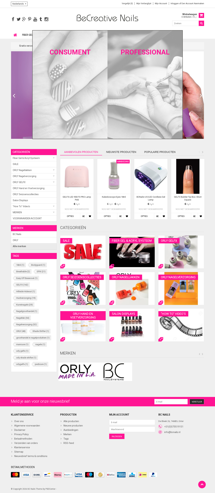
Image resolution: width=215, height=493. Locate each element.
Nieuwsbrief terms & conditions (30, 456)
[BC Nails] (113, 372)
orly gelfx (22, 351)
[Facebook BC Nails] (13, 19)
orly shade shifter (26, 357)
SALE (15, 164)
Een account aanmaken (193, 3)
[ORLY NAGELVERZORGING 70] (181, 273)
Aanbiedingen (70, 430)
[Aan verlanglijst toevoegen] (90, 216)
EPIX (41, 271)
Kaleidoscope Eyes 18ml (114, 197)
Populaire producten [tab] (160, 152)
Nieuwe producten (73, 425)
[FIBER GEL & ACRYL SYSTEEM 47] (132, 237)
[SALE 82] (83, 237)
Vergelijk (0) (127, 3)
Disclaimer (19, 430)
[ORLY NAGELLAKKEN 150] (132, 273)
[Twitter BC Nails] (18, 19)
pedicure (41, 364)
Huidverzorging (26, 298)
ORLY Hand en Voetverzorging (29, 188)
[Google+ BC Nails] (24, 19)
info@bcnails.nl (172, 432)
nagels (40, 344)
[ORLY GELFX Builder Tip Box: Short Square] (187, 176)
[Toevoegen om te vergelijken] (83, 216)
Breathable (23, 271)
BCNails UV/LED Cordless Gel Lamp (151, 198)
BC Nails (17, 234)
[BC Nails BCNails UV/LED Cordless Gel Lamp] (150, 176)
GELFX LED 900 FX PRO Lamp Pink (77, 198)
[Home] (15, 35)
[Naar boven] (202, 484)
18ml (20, 265)
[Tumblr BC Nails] (41, 19)
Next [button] (202, 152)
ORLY (15, 240)
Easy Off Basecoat (26, 278)
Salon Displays (20, 200)
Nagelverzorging (26, 324)
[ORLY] (76, 372)
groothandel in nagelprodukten (33, 337)
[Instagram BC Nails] (46, 19)
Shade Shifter (41, 331)
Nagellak (22, 318)
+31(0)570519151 (173, 426)
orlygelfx (22, 364)
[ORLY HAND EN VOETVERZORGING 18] (83, 310)
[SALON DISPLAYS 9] (132, 310)
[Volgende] (201, 96)
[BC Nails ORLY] (107, 17)
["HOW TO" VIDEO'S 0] (181, 310)
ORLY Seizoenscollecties (26, 194)
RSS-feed (68, 443)
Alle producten (71, 421)
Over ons (19, 421)
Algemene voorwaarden (27, 425)
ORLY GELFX (19, 182)
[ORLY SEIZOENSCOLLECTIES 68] (83, 273)
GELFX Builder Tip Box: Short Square (188, 198)
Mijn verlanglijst (143, 3)
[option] (76, 191)
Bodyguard (38, 265)
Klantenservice (22, 447)
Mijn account (161, 3)
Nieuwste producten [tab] (121, 152)
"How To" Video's (21, 206)
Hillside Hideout (25, 291)
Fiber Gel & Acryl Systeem (26, 158)
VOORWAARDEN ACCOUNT (27, 218)
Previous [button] (199, 152)
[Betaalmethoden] (15, 474)
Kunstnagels (24, 304)
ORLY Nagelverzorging (24, 176)
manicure (22, 344)
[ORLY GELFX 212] (181, 237)
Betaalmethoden (23, 438)
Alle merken (19, 246)
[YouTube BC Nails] (35, 19)
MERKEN (17, 212)
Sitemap (18, 451)
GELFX (22, 284)
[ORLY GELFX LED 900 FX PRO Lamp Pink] (77, 176)
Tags (66, 438)
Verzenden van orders (26, 443)
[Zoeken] (201, 23)
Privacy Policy (21, 434)
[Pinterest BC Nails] (30, 19)
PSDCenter (50, 489)
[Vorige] (14, 96)
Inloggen (175, 3)
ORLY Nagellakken (22, 170)
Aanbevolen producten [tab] (81, 152)
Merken (67, 434)
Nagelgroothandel (26, 311)
